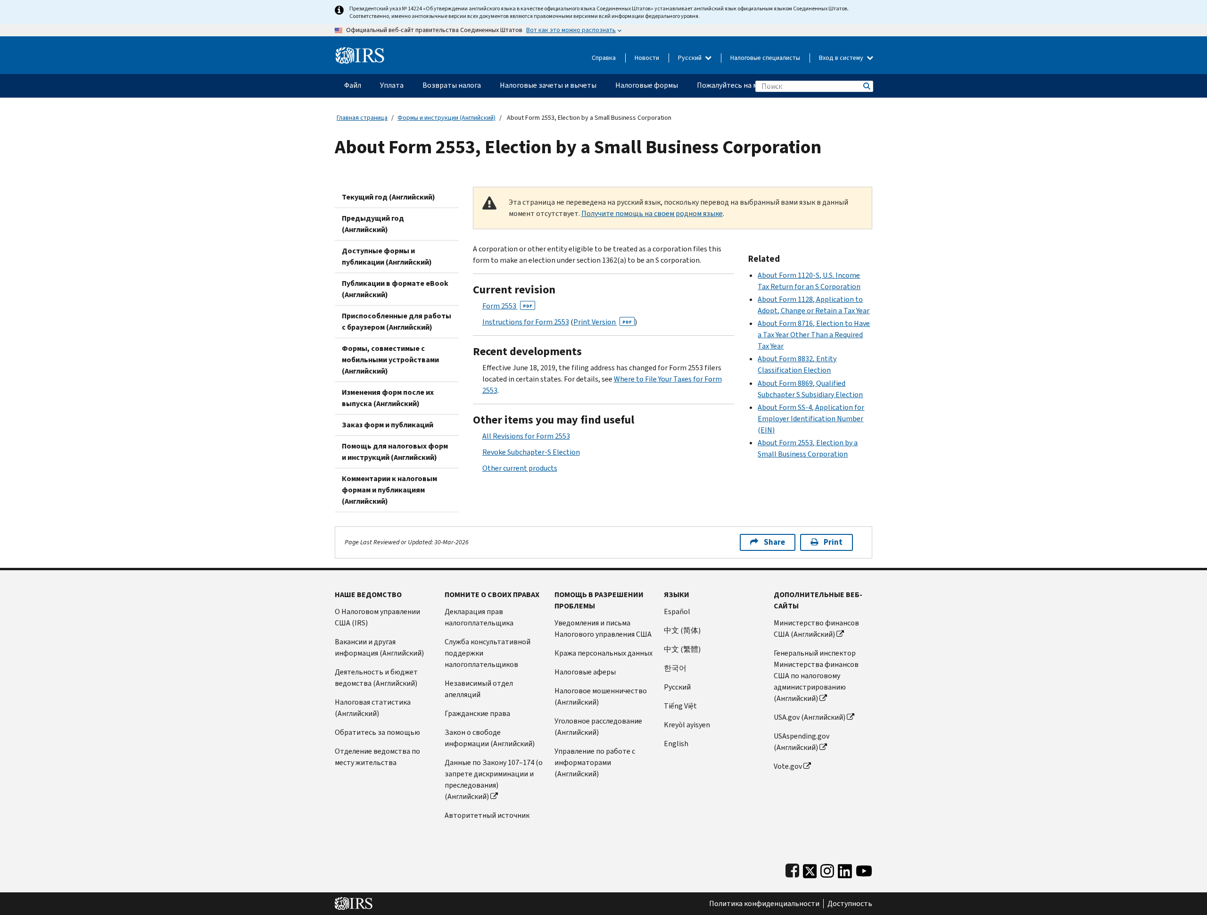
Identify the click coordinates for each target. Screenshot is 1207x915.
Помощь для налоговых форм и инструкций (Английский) (395, 451)
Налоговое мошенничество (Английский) (600, 696)
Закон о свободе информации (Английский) (490, 738)
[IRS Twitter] (810, 869)
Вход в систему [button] (842, 57)
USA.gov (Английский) (809, 717)
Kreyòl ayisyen (687, 725)
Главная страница (362, 117)
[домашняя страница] (360, 51)
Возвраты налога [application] (451, 85)
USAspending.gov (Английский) (801, 741)
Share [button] (774, 542)
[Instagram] (827, 869)
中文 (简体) (682, 630)
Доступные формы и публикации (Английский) (387, 256)
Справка (604, 57)
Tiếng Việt (680, 706)
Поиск (866, 86)
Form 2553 (507, 306)
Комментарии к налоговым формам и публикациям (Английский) (389, 490)
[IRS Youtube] (864, 869)
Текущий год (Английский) (388, 197)
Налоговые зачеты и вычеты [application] (548, 85)
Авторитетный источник (487, 815)
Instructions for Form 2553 (525, 322)
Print (833, 542)
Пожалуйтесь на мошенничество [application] (752, 85)
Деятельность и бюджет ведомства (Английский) (376, 677)
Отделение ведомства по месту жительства (377, 756)
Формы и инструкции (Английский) (446, 117)
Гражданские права (477, 713)
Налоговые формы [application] (646, 85)
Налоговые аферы (585, 672)
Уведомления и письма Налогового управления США (603, 628)
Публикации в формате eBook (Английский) (395, 288)
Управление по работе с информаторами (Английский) (594, 762)
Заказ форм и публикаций (387, 425)
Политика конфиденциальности (764, 903)
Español (677, 611)
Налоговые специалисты (765, 57)
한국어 (675, 668)
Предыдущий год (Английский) (373, 223)
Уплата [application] (392, 85)
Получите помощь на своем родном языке (652, 213)
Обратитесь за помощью (377, 732)
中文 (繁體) (682, 649)
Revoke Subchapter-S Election (531, 452)
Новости (647, 57)
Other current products (519, 468)
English (676, 744)
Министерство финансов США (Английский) (816, 628)
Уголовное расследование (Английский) (598, 726)
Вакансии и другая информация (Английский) (379, 647)
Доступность (849, 903)
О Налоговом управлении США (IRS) (377, 617)
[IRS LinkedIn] (845, 869)
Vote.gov (788, 766)
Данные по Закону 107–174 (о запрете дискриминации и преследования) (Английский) (494, 779)
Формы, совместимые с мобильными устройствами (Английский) (390, 359)
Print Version (602, 322)
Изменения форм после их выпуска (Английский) (388, 397)
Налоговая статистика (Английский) (373, 707)
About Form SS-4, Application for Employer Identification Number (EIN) (811, 418)
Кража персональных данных (603, 653)
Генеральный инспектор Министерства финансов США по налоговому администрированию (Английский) (816, 675)
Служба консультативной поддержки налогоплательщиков (487, 653)
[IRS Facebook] (792, 869)
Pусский (677, 687)
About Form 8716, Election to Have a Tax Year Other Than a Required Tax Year (814, 334)
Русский (690, 57)
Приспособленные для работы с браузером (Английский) (396, 321)
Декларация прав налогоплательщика (479, 617)
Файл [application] (352, 85)
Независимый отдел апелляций (479, 688)
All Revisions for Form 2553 (526, 436)
